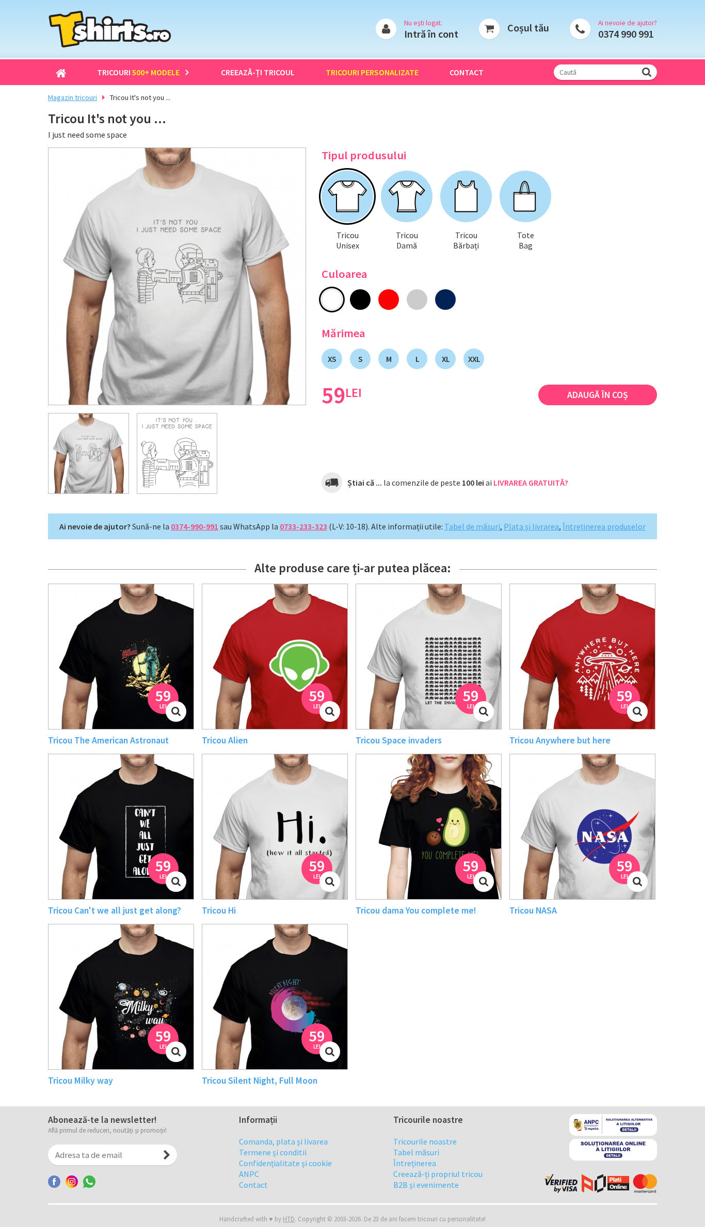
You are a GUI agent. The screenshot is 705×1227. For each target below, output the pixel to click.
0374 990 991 (626, 33)
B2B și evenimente (426, 1185)
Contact (467, 72)
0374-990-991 (194, 526)
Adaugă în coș (597, 395)
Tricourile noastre (425, 1141)
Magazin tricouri (72, 97)
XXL (474, 359)
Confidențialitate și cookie (285, 1163)
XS (332, 359)
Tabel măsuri (416, 1152)
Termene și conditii (273, 1152)
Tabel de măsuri (472, 526)
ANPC (249, 1174)
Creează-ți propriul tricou (438, 1174)
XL (446, 359)
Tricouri (138, 72)
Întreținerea (414, 1163)
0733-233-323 (303, 526)
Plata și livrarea (531, 526)
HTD (289, 1219)
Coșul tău (528, 27)
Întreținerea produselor (604, 526)
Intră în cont (431, 33)
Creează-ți (258, 72)
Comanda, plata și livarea (283, 1141)
